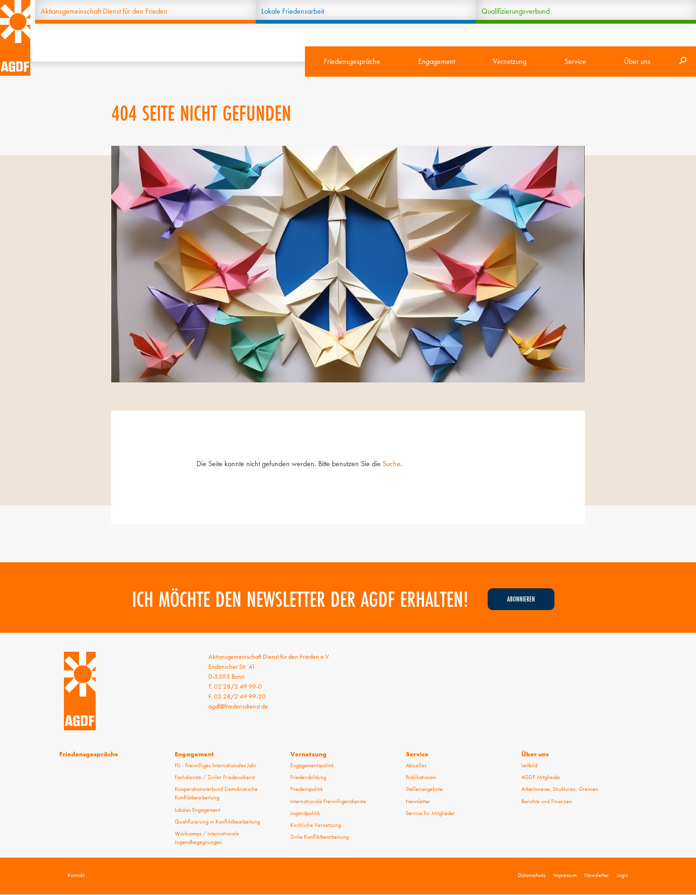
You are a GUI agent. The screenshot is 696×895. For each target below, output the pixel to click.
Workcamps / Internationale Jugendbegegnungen (207, 838)
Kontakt (76, 875)
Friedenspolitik (306, 789)
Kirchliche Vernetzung (315, 825)
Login (622, 875)
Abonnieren (521, 599)
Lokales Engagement (197, 810)
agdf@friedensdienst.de (238, 706)
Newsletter (418, 801)
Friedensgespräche (352, 61)
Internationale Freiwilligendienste (328, 801)
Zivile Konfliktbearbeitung (319, 837)
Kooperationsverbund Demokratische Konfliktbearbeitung (216, 793)
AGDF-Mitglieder (541, 777)
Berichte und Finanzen (546, 801)
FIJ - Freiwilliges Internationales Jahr (216, 765)
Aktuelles (416, 765)
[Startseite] (15, 38)
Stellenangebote (424, 789)
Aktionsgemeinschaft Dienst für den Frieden (104, 11)
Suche (392, 464)
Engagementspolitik (312, 765)
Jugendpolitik (305, 813)
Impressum (565, 875)
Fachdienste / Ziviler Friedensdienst (215, 777)
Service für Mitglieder (430, 813)
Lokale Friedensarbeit (292, 11)
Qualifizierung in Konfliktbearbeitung (217, 821)
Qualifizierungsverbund (516, 11)
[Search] (682, 61)
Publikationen (421, 777)
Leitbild (529, 765)
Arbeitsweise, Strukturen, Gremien (559, 789)
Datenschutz (532, 875)
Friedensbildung (308, 777)
